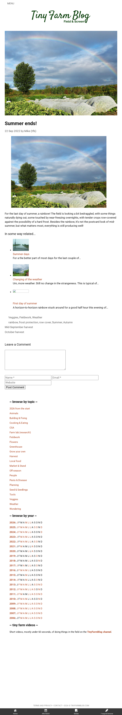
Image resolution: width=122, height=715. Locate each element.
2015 (12, 575)
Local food (15, 461)
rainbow (13, 322)
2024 (12, 532)
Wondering (15, 508)
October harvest (14, 332)
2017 (12, 565)
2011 (12, 594)
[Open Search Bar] (117, 3)
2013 (12, 584)
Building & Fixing (18, 418)
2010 (12, 599)
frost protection (28, 322)
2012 (12, 589)
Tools (13, 494)
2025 (12, 527)
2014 (12, 579)
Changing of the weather (27, 279)
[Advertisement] (61, 666)
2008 (12, 608)
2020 (12, 551)
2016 (12, 570)
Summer (57, 322)
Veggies (13, 317)
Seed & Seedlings (19, 489)
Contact (58, 705)
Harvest (14, 456)
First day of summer (25, 303)
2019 (12, 556)
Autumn (68, 322)
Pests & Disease (18, 480)
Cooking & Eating (19, 422)
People (13, 475)
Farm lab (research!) (20, 432)
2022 (12, 541)
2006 (12, 618)
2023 (12, 536)
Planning (14, 485)
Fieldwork (25, 317)
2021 (12, 546)
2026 (12, 522)
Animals (14, 413)
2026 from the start (20, 408)
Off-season (15, 470)
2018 (12, 560)
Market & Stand (18, 465)
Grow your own (17, 451)
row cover (45, 322)
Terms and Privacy (42, 705)
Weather (37, 317)
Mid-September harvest (19, 327)
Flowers (14, 442)
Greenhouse (16, 446)
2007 (12, 613)
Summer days (21, 254)
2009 (12, 603)
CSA (12, 427)
